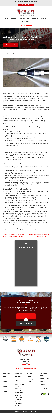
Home (4, 53)
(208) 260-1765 (26, 25)
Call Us (26, 323)
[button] (40, 390)
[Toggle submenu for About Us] (46, 19)
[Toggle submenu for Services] (17, 19)
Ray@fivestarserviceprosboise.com (26, 368)
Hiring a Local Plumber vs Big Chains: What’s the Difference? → (38, 235)
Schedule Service (26, 316)
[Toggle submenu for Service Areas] (29, 19)
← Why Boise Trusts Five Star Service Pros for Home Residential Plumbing (13, 235)
